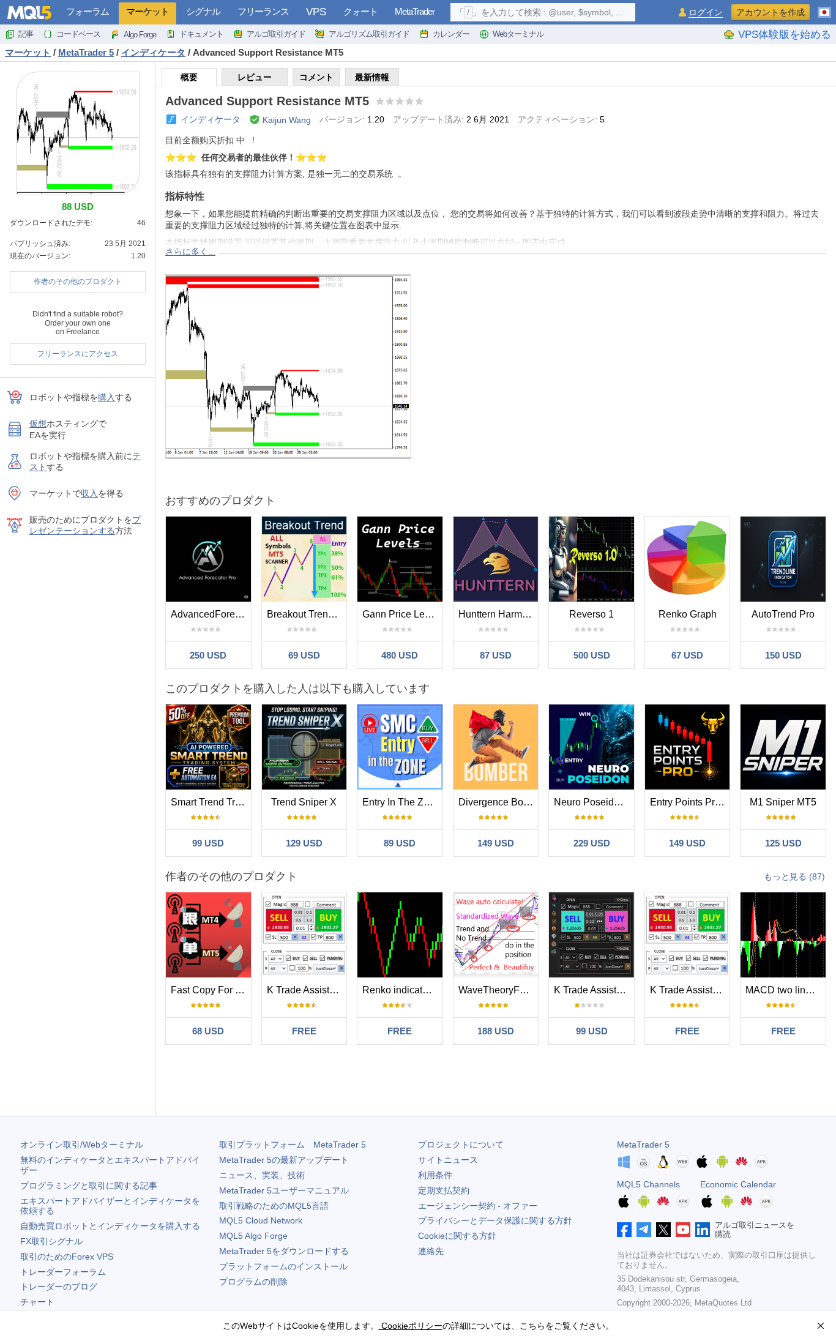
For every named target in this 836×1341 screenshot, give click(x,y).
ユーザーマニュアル (284, 1190)
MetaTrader (415, 11)
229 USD (591, 843)
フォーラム (87, 11)
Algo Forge (140, 34)
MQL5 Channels (648, 1184)
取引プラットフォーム (292, 1144)
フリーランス (263, 11)
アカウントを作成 (770, 12)
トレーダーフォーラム (63, 1272)
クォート (360, 11)
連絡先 (431, 1251)
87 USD (496, 655)
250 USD (208, 655)
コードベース (78, 34)
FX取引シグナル (51, 1241)
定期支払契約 (443, 1190)
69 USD (304, 655)
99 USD (208, 843)
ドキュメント (201, 34)
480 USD (399, 655)
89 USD (400, 843)
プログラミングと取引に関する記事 (88, 1185)
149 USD (495, 843)
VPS (316, 12)
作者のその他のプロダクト (78, 281)
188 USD (495, 1031)
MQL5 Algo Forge (253, 1236)
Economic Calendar (738, 1184)
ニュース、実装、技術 (262, 1175)
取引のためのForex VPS (66, 1256)
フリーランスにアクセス (77, 353)
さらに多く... (190, 251)
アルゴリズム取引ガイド (369, 34)
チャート (37, 1302)
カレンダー (451, 34)
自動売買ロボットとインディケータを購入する (110, 1226)
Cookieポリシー (410, 1326)
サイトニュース (448, 1160)
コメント (316, 77)
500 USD (591, 655)
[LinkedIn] (702, 1229)
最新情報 (372, 77)
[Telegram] (643, 1229)
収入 (89, 493)
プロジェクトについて (461, 1144)
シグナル (203, 11)
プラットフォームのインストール (283, 1266)
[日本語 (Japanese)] (824, 7)
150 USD (783, 655)
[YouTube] (683, 1229)
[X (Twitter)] (663, 1229)
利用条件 (435, 1175)
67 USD (687, 655)
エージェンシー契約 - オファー (477, 1206)
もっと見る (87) (794, 876)
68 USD (208, 1031)
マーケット (147, 11)
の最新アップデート (284, 1160)
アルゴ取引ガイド (276, 34)
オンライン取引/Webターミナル (81, 1144)
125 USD (783, 843)
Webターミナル (518, 34)
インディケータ (211, 119)
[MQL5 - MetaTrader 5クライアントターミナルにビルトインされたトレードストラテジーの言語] (29, 13)
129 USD (304, 843)
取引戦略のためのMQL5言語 (274, 1206)
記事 (25, 34)
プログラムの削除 (253, 1282)
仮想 (38, 423)
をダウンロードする (284, 1251)
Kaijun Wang (287, 120)
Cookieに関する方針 (457, 1236)
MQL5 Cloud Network (260, 1220)
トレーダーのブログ (58, 1286)
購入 (106, 397)
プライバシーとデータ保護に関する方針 (495, 1220)
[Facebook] (624, 1229)
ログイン (706, 12)
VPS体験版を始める (784, 34)
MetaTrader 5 (643, 1144)
